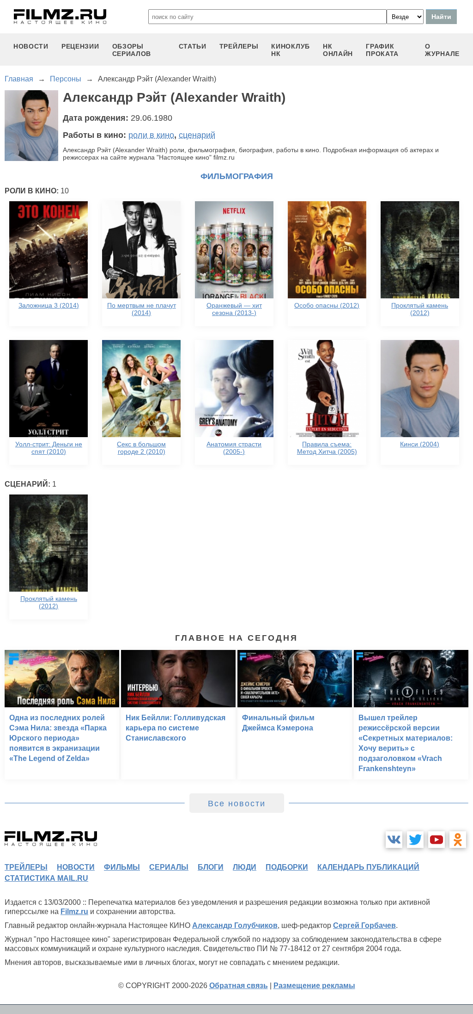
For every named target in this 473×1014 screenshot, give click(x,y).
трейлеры (239, 46)
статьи (192, 46)
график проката (382, 50)
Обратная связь (238, 985)
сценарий (197, 135)
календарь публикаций (368, 867)
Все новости (237, 803)
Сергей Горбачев (364, 925)
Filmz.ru (74, 911)
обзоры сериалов (132, 50)
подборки (287, 867)
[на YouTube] (436, 839)
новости (31, 46)
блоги (211, 867)
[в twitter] (415, 839)
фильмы (122, 867)
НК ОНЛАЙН (338, 50)
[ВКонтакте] (394, 839)
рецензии (80, 46)
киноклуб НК (290, 50)
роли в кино (151, 135)
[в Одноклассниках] (457, 839)
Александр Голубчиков (235, 925)
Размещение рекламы (314, 985)
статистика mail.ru (46, 878)
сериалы (168, 867)
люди (244, 867)
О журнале (442, 50)
